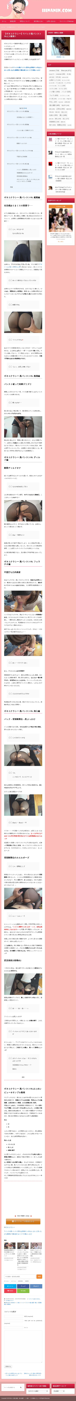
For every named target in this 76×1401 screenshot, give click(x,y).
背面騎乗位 (54, 121)
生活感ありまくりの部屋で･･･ (25, 117)
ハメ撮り (18, 1302)
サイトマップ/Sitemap (66, 21)
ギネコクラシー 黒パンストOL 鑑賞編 (18, 111)
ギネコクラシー (10, 1227)
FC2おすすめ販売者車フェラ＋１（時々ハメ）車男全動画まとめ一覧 (63, 154)
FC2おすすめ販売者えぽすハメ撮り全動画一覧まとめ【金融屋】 (63, 178)
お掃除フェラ (55, 80)
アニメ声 (67, 82)
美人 (66, 118)
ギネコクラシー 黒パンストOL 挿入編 (18, 163)
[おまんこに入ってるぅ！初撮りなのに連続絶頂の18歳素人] (36, 1246)
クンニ (61, 85)
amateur (13, 1302)
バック (22, 1302)
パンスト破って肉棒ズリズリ (25, 130)
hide (25, 108)
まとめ (51, 82)
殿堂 (69, 109)
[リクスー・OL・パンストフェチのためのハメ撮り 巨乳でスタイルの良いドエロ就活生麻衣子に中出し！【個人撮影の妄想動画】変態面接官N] (23, 1246)
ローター (61, 98)
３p (69, 125)
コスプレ (53, 88)
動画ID (27, 1281)
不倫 (69, 98)
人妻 (67, 102)
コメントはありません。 (35, 1299)
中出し (53, 102)
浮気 (51, 112)
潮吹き (64, 112)
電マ (52, 125)
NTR (58, 77)
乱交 (61, 102)
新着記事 (13, 21)
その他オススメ (10, 1300)
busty (51, 74)
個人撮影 (32, 1302)
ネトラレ (63, 88)
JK (69, 74)
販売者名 (20, 1281)
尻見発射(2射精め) (22, 176)
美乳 (58, 118)
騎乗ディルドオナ (22, 143)
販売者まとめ (38, 21)
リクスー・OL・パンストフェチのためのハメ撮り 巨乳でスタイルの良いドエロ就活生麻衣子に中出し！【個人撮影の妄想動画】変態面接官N (22, 1257)
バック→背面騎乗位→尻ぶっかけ (26, 169)
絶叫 (51, 118)
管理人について (25, 21)
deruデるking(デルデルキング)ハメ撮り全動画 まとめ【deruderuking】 (63, 189)
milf (51, 77)
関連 (11, 187)
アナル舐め (59, 82)
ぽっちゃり (65, 80)
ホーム (4, 21)
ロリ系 (53, 98)
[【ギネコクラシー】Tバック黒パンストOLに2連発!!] (36, 49)
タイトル (13, 1281)
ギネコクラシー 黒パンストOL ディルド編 (19, 137)
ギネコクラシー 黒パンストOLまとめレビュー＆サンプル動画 (28, 180)
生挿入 (53, 115)
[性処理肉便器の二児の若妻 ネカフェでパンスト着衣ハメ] (9, 1246)
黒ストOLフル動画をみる (24, 1221)
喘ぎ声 (65, 105)
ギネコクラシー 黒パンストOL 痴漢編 (18, 124)
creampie (60, 74)
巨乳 (52, 109)
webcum (65, 77)
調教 (63, 121)
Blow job (7, 1302)
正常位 (60, 109)
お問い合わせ (51, 21)
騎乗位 (9, 1304)
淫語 (57, 112)
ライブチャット (64, 95)
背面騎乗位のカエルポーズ (24, 173)
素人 (36, 1302)
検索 (39, 1276)
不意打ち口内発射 (22, 156)
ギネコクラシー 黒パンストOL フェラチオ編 (20, 150)
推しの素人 (60, 241)
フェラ (27, 1302)
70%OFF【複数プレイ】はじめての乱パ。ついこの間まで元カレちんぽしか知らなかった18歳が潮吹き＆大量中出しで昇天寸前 (60, 235)
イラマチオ (52, 85)
